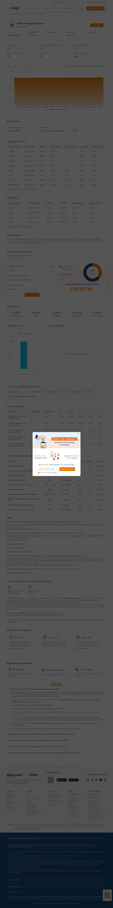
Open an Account (67, 469)
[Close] (78, 433)
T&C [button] (56, 472)
